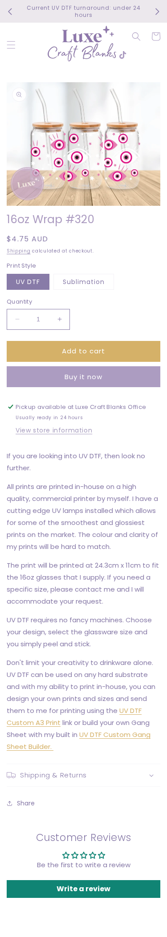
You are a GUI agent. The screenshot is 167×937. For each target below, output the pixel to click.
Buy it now (83, 376)
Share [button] (26, 803)
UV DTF (28, 281)
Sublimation (84, 281)
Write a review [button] (83, 889)
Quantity (19, 301)
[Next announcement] (157, 11)
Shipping (19, 251)
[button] (11, 45)
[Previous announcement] (10, 11)
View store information (54, 430)
